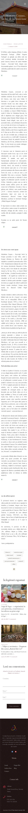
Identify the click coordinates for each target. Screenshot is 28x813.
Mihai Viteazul (10, 555)
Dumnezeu (8, 552)
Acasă (6, 765)
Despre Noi (17, 765)
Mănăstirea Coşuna (18, 552)
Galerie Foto (8, 768)
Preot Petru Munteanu (9, 561)
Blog (15, 768)
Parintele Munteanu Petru (13, 558)
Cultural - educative (13, 44)
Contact (6, 771)
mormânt (19, 555)
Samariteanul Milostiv (7, 810)
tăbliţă (13, 564)
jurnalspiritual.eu (9, 543)
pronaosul (21, 561)
